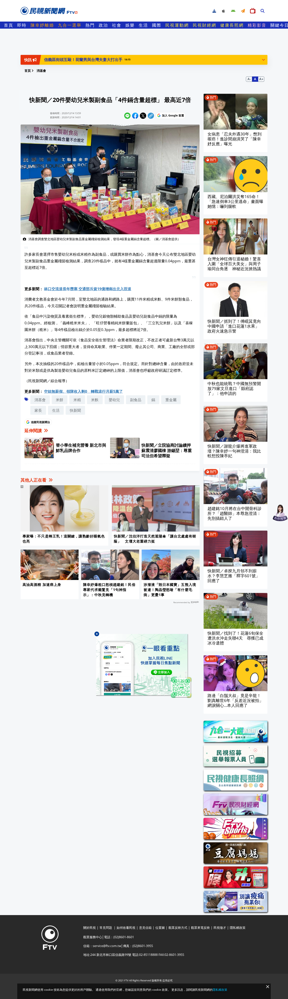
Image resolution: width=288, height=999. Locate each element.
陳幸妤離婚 (42, 25)
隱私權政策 (220, 990)
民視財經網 (204, 25)
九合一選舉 (70, 25)
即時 (22, 25)
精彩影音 (257, 25)
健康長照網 (232, 25)
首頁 (8, 25)
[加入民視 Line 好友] (144, 666)
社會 (116, 25)
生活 (143, 25)
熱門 (90, 25)
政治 (103, 25)
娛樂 (130, 25)
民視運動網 (177, 25)
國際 (156, 25)
